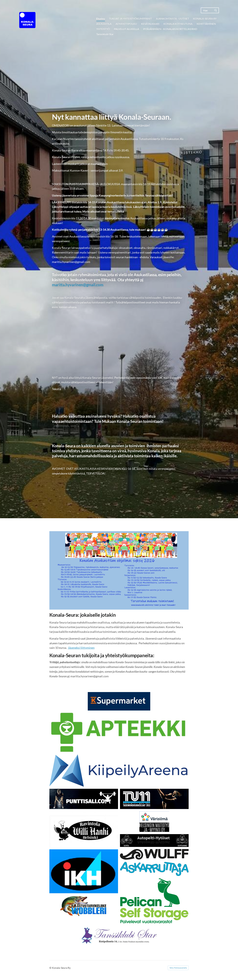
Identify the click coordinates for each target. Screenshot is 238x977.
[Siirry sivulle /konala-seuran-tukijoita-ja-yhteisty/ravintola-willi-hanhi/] (83, 829)
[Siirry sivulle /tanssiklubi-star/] (119, 935)
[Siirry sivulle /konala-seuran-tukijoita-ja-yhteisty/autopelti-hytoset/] (154, 840)
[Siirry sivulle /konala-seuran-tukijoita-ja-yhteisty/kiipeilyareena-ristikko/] (119, 770)
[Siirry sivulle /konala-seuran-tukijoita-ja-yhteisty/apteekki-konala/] (119, 732)
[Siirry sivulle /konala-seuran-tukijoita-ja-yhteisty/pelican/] (154, 901)
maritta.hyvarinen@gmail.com (77, 284)
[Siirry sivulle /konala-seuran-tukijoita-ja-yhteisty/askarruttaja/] (154, 869)
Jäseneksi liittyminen (81, 647)
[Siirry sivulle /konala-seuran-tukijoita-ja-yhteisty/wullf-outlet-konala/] (154, 854)
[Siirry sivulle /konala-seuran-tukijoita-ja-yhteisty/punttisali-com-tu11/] (83, 799)
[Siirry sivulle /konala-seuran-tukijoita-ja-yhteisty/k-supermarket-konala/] (119, 701)
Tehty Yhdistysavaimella (178, 968)
